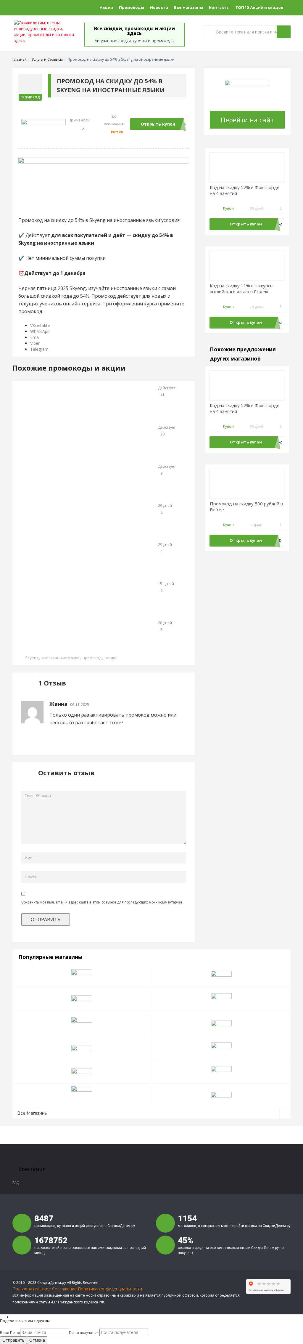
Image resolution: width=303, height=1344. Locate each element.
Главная (19, 59)
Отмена (37, 1340)
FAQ (16, 1182)
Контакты (219, 7)
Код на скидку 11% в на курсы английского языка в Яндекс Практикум (241, 288)
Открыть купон (158, 124)
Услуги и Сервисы (47, 59)
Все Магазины (32, 1113)
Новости (159, 7)
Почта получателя (84, 1333)
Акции (106, 7)
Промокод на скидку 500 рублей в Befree (246, 506)
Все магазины (188, 7)
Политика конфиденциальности (110, 1289)
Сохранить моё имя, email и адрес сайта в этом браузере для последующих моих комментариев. (102, 902)
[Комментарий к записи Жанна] (184, 704)
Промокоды (131, 7)
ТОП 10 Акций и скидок (259, 7)
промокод (92, 657)
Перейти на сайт (247, 119)
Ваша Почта (10, 1333)
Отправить (13, 1340)
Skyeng (31, 657)
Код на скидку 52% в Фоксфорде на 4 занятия (245, 190)
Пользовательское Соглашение (44, 1289)
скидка (110, 657)
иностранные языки (60, 657)
